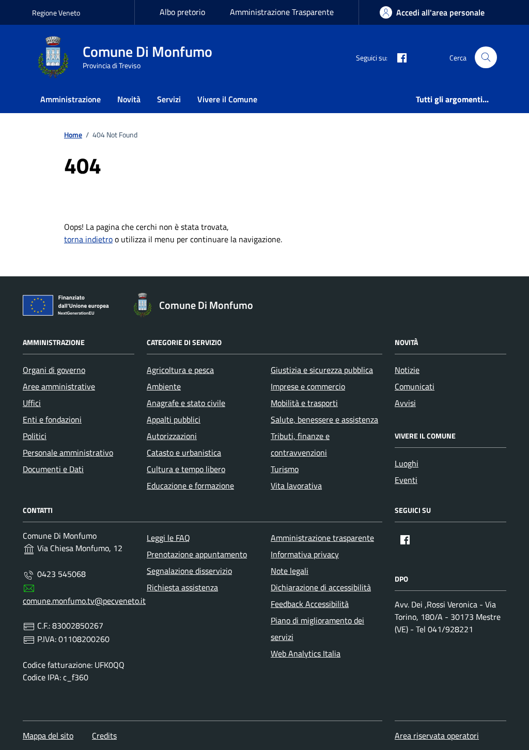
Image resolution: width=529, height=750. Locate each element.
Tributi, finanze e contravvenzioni (300, 444)
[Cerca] (486, 57)
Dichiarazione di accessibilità (321, 587)
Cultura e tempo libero (186, 469)
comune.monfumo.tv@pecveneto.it (84, 601)
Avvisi (405, 403)
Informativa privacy (305, 554)
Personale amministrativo (68, 452)
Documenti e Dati (53, 469)
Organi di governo (54, 370)
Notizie (407, 370)
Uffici (32, 403)
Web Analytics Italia (305, 653)
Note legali (289, 571)
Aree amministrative (59, 386)
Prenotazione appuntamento (197, 554)
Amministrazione (70, 99)
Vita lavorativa (296, 485)
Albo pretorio (182, 12)
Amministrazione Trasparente (282, 12)
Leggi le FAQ (168, 538)
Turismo (285, 469)
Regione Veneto (56, 12)
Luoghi (406, 463)
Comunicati (414, 386)
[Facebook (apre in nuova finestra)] (397, 57)
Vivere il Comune (227, 99)
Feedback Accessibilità (310, 604)
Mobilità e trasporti (304, 403)
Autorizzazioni (172, 436)
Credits (104, 735)
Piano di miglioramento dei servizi (317, 628)
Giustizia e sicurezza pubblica (322, 370)
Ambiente (164, 386)
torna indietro (88, 239)
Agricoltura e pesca (180, 370)
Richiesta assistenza (182, 587)
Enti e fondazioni (52, 419)
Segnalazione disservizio (189, 571)
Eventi (406, 480)
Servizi (169, 99)
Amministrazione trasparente (322, 538)
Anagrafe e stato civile (186, 403)
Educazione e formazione (190, 485)
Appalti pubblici (173, 419)
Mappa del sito (48, 735)
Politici (34, 436)
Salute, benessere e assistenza (324, 419)
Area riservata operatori (437, 735)
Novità (129, 99)
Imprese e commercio (308, 386)
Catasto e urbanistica (184, 452)
